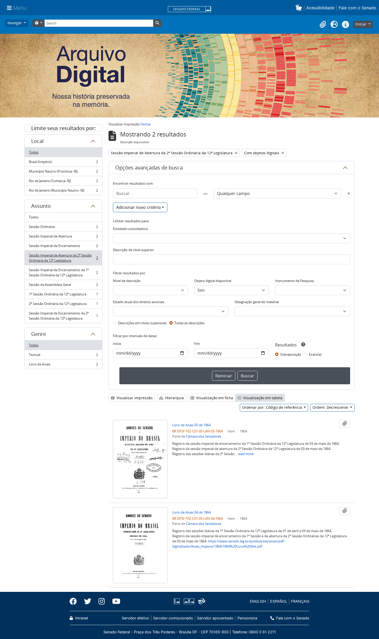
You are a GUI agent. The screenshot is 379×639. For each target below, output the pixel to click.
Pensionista (247, 618)
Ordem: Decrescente (330, 407)
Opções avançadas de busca (149, 167)
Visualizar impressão (134, 397)
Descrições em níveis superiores (142, 323)
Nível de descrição (127, 280)
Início (117, 343)
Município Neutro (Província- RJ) (63, 172)
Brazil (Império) (63, 163)
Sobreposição (290, 354)
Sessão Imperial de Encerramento (63, 247)
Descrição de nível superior (133, 250)
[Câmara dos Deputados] (178, 601)
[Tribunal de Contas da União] (200, 601)
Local (37, 141)
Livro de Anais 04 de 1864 (191, 512)
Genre (38, 333)
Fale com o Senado (357, 7)
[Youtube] (114, 601)
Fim (197, 343)
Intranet (81, 618)
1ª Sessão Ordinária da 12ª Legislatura (63, 295)
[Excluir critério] (349, 193)
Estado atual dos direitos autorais (138, 302)
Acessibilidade (320, 7)
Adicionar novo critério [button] (138, 207)
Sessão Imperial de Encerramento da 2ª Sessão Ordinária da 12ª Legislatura (63, 316)
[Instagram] (102, 601)
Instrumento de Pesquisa (294, 280)
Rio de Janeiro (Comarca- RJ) (63, 182)
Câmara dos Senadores (203, 436)
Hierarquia (174, 397)
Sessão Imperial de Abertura (63, 237)
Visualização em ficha (214, 397)
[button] (299, 7)
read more (246, 453)
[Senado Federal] (189, 9)
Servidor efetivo (135, 618)
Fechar (146, 124)
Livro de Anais (63, 365)
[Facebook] (75, 601)
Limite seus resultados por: (63, 128)
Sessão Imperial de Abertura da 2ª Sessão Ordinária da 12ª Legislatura (63, 258)
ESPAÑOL (278, 601)
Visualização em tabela (262, 397)
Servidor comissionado (173, 618)
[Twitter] (87, 601)
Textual (63, 356)
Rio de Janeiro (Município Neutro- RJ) (63, 191)
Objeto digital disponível (212, 280)
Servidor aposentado (215, 618)
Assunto (41, 205)
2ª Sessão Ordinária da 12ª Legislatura (63, 305)
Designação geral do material (257, 302)
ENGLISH (258, 601)
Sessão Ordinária (63, 228)
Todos (33, 152)
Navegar (15, 22)
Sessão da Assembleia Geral (63, 285)
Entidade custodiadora (130, 228)
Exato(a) (315, 354)
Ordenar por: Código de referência (272, 407)
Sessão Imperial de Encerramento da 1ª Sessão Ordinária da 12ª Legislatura (63, 272)
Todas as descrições (189, 323)
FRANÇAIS (300, 601)
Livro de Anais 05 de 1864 (191, 425)
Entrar (361, 24)
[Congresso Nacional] (189, 601)
